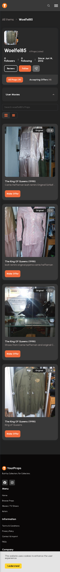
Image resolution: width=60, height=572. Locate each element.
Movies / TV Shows (10, 506)
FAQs (4, 542)
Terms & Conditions (10, 526)
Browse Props (8, 501)
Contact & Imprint (10, 536)
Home (4, 495)
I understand (13, 566)
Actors (5, 511)
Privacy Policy (8, 531)
